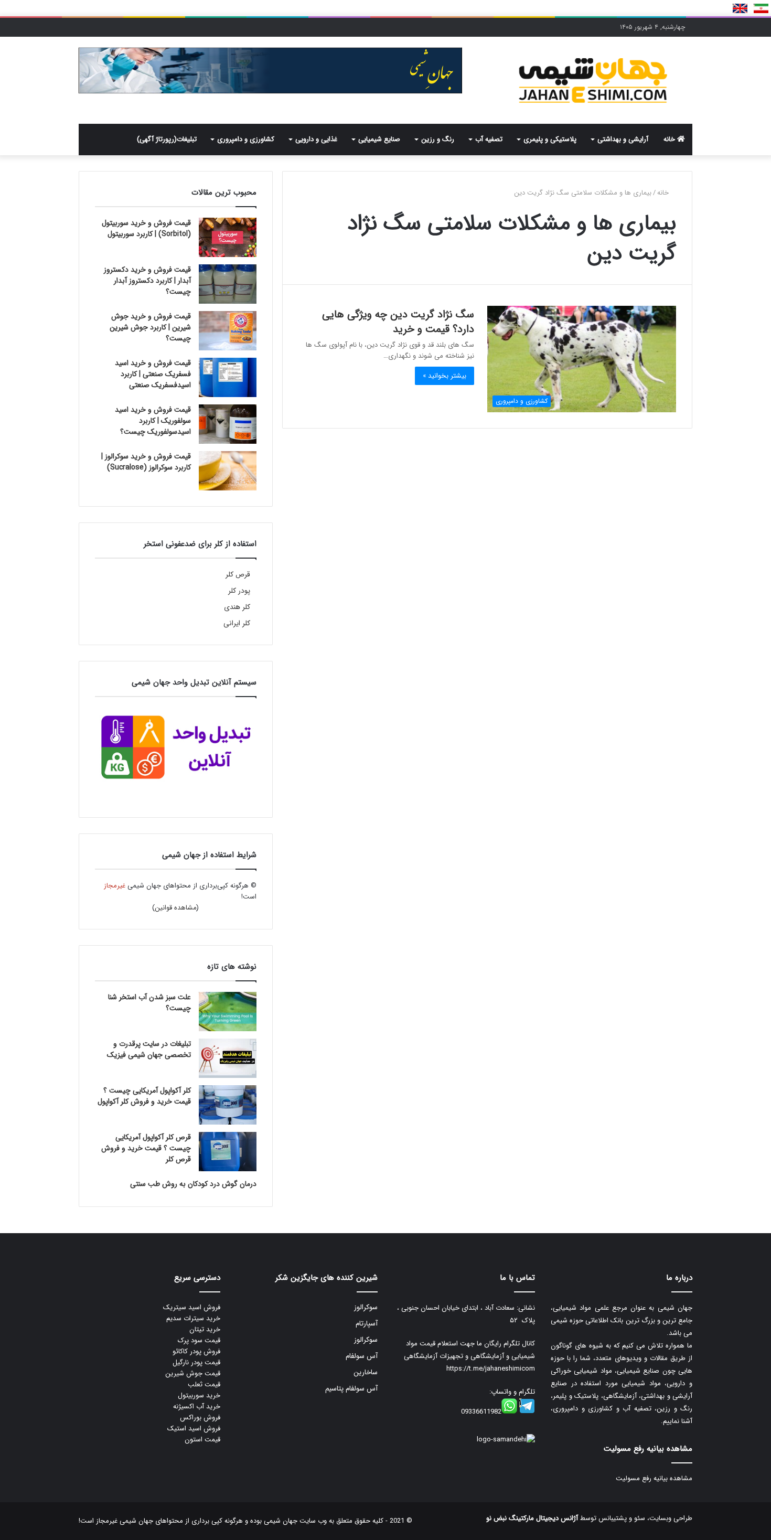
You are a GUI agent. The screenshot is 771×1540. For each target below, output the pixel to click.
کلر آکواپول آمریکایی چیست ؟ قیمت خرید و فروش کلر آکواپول (144, 1096)
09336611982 (481, 1411)
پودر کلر (239, 590)
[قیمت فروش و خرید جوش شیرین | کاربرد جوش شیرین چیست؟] (227, 330)
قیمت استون (202, 1439)
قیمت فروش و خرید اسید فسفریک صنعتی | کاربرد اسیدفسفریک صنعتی (153, 374)
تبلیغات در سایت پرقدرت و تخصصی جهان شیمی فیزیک (149, 1049)
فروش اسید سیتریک (191, 1307)
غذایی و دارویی (316, 139)
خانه (670, 139)
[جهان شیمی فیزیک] (595, 80)
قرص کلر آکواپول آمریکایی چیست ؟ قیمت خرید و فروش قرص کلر (146, 1148)
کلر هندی (237, 607)
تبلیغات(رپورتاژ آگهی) (167, 139)
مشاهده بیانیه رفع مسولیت (654, 1478)
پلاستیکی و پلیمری (549, 139)
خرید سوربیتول (199, 1395)
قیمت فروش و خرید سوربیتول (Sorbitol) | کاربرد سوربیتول (146, 228)
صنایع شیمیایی (379, 139)
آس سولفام (362, 1356)
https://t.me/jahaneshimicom (490, 1368)
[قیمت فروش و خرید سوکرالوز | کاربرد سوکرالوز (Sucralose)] (227, 470)
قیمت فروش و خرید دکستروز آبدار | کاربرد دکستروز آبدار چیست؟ (147, 280)
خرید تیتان (204, 1329)
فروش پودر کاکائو (196, 1351)
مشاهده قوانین (176, 907)
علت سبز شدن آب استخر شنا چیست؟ (149, 1002)
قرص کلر (238, 574)
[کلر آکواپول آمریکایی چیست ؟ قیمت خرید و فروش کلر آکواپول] (227, 1105)
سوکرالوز (366, 1307)
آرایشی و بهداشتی (622, 139)
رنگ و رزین (437, 139)
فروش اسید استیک (193, 1428)
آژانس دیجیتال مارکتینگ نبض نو (532, 1518)
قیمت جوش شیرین (192, 1373)
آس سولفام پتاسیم (351, 1388)
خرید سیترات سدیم (193, 1318)
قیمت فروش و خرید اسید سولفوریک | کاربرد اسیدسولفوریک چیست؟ (153, 420)
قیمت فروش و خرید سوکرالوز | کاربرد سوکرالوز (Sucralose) (146, 462)
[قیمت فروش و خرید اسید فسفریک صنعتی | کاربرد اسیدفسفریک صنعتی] (227, 377)
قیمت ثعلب (204, 1384)
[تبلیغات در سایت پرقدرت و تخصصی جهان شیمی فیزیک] (227, 1058)
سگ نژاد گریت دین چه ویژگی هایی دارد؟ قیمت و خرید (398, 321)
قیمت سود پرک (199, 1340)
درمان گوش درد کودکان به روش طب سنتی (193, 1184)
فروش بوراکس (200, 1417)
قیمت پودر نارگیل (196, 1362)
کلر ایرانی (236, 623)
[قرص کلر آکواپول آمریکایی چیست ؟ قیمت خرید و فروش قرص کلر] (227, 1151)
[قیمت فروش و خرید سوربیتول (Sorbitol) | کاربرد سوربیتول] (227, 237)
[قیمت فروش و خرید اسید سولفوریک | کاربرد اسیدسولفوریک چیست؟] (227, 424)
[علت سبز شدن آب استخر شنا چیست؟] (227, 1011)
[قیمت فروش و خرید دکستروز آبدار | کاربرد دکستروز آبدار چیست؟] (227, 284)
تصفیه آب (488, 139)
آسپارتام (367, 1323)
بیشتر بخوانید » (444, 375)
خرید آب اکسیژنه (196, 1406)
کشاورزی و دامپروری (245, 139)
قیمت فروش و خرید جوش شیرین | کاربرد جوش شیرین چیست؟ (150, 327)
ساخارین (366, 1372)
